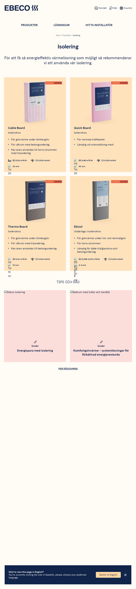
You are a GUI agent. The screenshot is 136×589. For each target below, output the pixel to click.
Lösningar (62, 25)
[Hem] (21, 8)
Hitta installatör (99, 25)
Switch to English (108, 574)
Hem (58, 35)
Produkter (29, 25)
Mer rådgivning (68, 368)
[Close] (125, 575)
